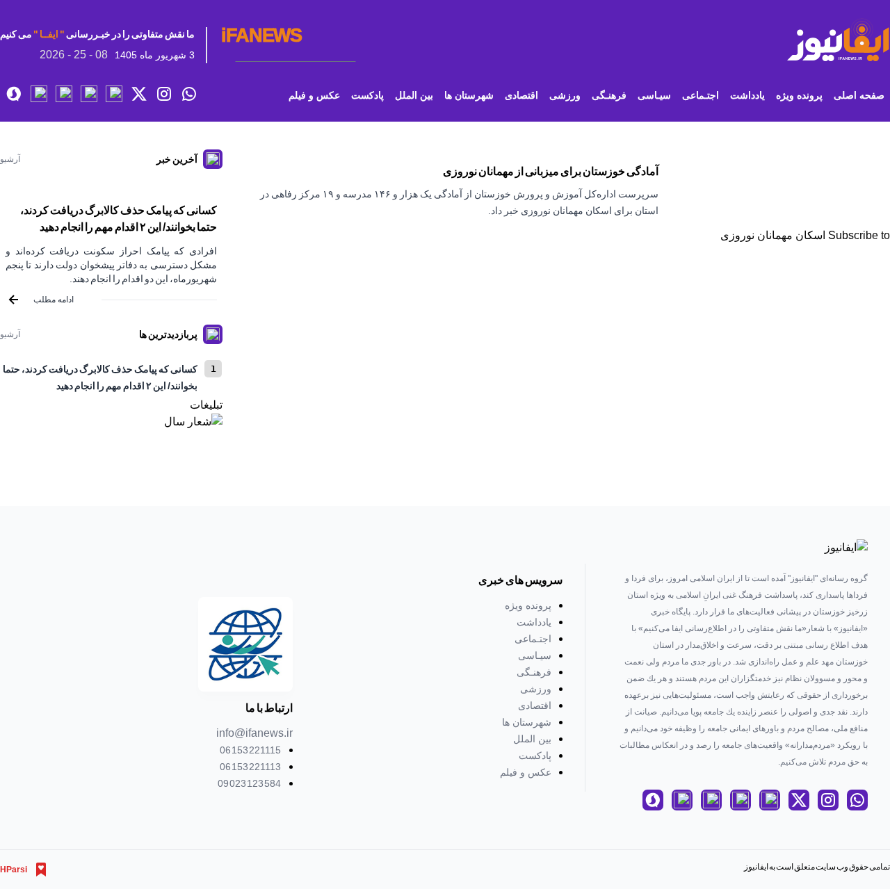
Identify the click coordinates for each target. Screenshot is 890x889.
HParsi (13, 869)
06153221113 (251, 766)
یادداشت (747, 95)
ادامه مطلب (53, 299)
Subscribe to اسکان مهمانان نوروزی (805, 235)
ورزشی (565, 95)
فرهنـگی (609, 95)
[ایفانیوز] (838, 40)
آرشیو (10, 159)
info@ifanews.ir (254, 733)
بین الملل (414, 95)
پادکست (367, 95)
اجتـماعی (700, 95)
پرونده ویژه (799, 95)
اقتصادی (521, 95)
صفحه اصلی (859, 95)
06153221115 (251, 750)
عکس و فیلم (314, 95)
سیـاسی (654, 95)
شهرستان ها (469, 95)
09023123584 (250, 783)
